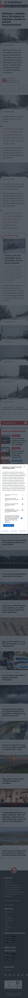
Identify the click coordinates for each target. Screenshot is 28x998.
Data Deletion (5, 531)
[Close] (24, 467)
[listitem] (14, 495)
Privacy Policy (22, 531)
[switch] (22, 499)
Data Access (14, 531)
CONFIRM (8, 525)
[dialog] (14, 499)
